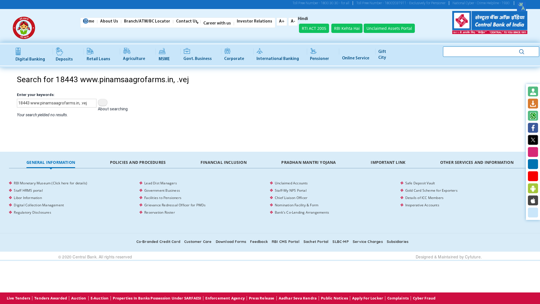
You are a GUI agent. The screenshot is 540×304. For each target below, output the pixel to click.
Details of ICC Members (424, 197)
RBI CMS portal (286, 241)
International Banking (277, 59)
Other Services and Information (477, 162)
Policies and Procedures (138, 162)
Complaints (398, 298)
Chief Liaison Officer (291, 197)
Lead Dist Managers (160, 183)
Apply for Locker (367, 298)
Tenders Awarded (50, 298)
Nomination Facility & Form (296, 205)
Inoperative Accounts (422, 205)
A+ (282, 21)
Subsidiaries (397, 241)
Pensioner (319, 59)
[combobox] (521, 6)
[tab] (50, 162)
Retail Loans (98, 59)
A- (293, 21)
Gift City (382, 55)
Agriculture (134, 59)
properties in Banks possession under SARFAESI (157, 298)
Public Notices (334, 298)
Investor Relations (254, 21)
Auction (78, 298)
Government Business (162, 190)
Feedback (259, 241)
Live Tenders (18, 298)
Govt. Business (197, 59)
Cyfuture (473, 257)
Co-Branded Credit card (158, 241)
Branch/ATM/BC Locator (147, 21)
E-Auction (100, 298)
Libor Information (28, 197)
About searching (113, 109)
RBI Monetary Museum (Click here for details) (50, 183)
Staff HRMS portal (28, 190)
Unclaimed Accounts (291, 183)
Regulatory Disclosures (32, 212)
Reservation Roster (159, 212)
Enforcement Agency (225, 298)
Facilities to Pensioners (162, 197)
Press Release (261, 298)
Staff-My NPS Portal (291, 190)
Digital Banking (30, 59)
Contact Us (186, 21)
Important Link (388, 162)
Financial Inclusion (224, 162)
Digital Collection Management (39, 205)
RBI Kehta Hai (347, 28)
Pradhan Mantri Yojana (308, 162)
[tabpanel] (270, 198)
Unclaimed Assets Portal (389, 28)
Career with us (217, 23)
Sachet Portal (316, 241)
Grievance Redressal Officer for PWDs (175, 205)
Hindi (303, 19)
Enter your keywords (35, 95)
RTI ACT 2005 (314, 28)
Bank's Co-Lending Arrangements (302, 212)
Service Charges (368, 241)
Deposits (64, 59)
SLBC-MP (340, 241)
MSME (164, 59)
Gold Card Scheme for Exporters (431, 190)
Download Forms (231, 241)
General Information (50, 162)
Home (88, 21)
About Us (109, 21)
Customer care (198, 241)
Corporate (234, 59)
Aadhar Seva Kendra (298, 298)
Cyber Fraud (424, 298)
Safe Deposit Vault (420, 183)
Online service (355, 58)
